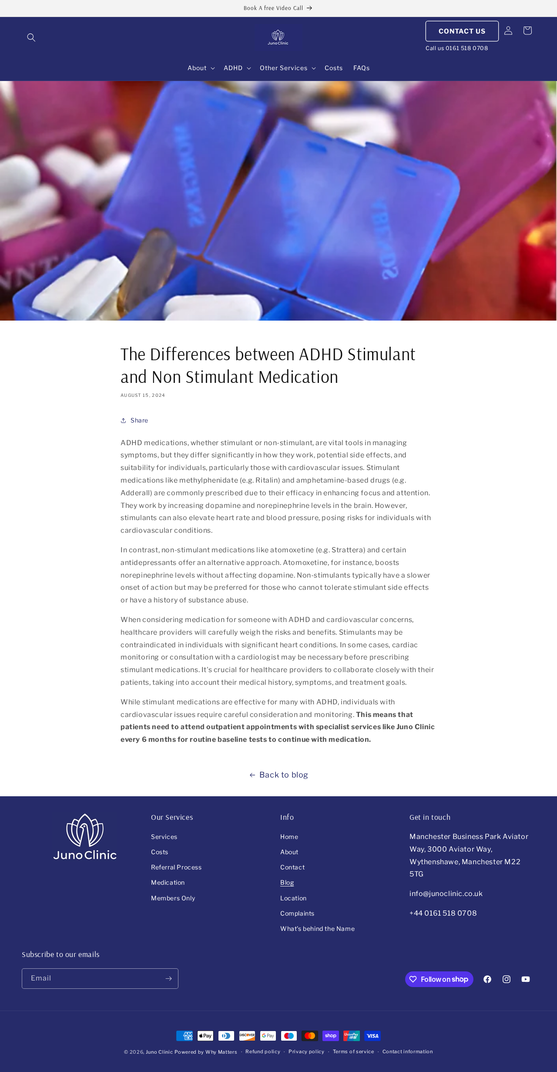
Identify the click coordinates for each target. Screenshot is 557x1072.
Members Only (173, 898)
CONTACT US (462, 31)
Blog (287, 882)
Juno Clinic (159, 1052)
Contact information (408, 1051)
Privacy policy (307, 1051)
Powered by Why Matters (205, 1052)
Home (289, 836)
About (289, 852)
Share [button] (139, 420)
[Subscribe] (168, 978)
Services (164, 836)
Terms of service (353, 1051)
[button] (31, 37)
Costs (159, 852)
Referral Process (176, 867)
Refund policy (262, 1051)
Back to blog (284, 774)
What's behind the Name (317, 928)
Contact (292, 867)
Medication (168, 882)
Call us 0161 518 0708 (457, 48)
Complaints (297, 913)
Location (293, 898)
